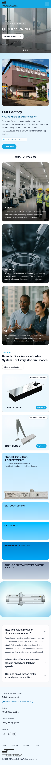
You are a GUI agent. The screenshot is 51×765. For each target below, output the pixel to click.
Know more (9, 147)
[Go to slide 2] (25, 50)
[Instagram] (4, 734)
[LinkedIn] (9, 734)
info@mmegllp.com (11, 722)
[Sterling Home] (10, 4)
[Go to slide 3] (27, 50)
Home (4, 745)
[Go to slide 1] (23, 50)
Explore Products (11, 36)
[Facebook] (14, 734)
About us (14, 745)
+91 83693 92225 (10, 712)
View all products (11, 367)
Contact (36, 745)
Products (25, 745)
